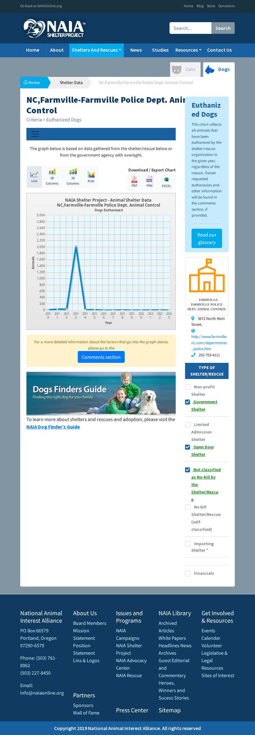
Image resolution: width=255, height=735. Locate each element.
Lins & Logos (86, 660)
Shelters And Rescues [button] (95, 50)
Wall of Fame (86, 712)
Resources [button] (186, 50)
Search (223, 28)
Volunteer (212, 645)
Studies (160, 50)
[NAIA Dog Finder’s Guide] (101, 393)
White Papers (172, 638)
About (57, 50)
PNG (149, 185)
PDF (134, 185)
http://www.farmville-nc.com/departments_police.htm (209, 342)
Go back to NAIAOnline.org (41, 5)
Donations (226, 5)
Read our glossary (206, 238)
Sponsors (83, 705)
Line (34, 181)
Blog (200, 5)
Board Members (89, 623)
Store (211, 5)
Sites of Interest (218, 675)
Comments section (101, 357)
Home (188, 5)
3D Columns (73, 180)
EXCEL (166, 186)
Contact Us (219, 50)
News (136, 50)
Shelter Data (71, 82)
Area (91, 181)
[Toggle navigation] (35, 134)
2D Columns (52, 180)
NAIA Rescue (129, 675)
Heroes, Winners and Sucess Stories (174, 690)
